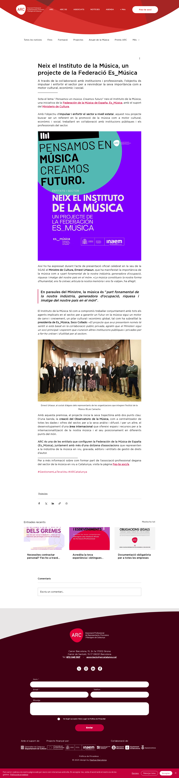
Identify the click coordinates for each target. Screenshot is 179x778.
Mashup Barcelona (98, 760)
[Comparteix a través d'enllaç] (59, 503)
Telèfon (97, 690)
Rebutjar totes (149, 773)
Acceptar (166, 773)
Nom (35, 679)
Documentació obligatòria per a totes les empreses (134, 556)
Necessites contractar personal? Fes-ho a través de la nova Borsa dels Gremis (43, 557)
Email (35, 690)
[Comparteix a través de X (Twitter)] (46, 503)
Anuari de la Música (99, 40)
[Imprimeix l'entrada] (66, 503)
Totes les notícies (33, 40)
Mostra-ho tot (148, 522)
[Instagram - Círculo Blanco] (86, 669)
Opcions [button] (135, 773)
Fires (49, 40)
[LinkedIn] (93, 669)
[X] (79, 669)
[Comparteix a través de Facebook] (39, 503)
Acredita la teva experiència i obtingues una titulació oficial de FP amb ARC (89, 557)
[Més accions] (139, 58)
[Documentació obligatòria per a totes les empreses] (135, 538)
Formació (63, 40)
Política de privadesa (19, 774)
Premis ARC (121, 40)
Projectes (78, 40)
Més (135, 40)
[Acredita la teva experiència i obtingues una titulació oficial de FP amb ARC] (89, 538)
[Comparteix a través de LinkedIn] (52, 503)
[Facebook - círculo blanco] (100, 669)
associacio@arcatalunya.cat (101, 657)
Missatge (36, 700)
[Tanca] (175, 773)
